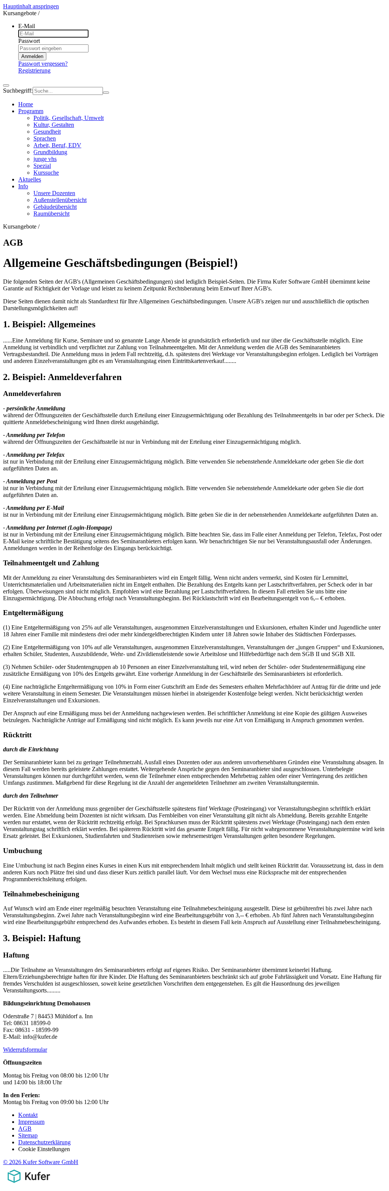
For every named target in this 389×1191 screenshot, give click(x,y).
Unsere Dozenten (54, 193)
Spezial (42, 165)
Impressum (31, 1121)
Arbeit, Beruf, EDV (57, 145)
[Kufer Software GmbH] (28, 1184)
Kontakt (28, 1115)
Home (25, 104)
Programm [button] (30, 111)
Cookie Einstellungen (44, 1149)
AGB (25, 1128)
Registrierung (34, 70)
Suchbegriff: (18, 90)
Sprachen (44, 138)
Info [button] (23, 186)
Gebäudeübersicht (55, 206)
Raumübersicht (51, 213)
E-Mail (26, 26)
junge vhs (45, 159)
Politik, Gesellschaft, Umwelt (68, 118)
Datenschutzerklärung (44, 1142)
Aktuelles (29, 179)
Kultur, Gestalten (53, 124)
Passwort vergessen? (43, 63)
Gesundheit (47, 131)
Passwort (29, 41)
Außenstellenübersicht (60, 200)
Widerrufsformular (25, 1049)
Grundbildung (50, 152)
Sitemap (28, 1135)
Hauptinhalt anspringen (31, 6)
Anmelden (32, 56)
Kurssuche (46, 172)
